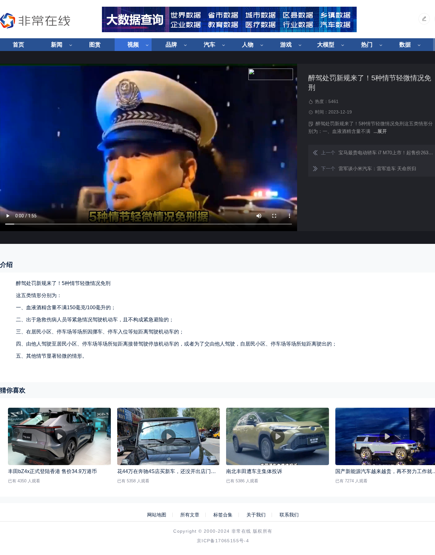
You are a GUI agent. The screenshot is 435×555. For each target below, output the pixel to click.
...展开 (380, 131)
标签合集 (222, 515)
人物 (247, 44)
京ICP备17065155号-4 (223, 540)
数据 (405, 44)
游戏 (286, 44)
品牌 (171, 44)
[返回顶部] (414, 492)
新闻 (56, 44)
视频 (133, 44)
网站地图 (156, 515)
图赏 (95, 44)
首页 (18, 44)
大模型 (325, 44)
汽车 (209, 44)
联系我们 (289, 515)
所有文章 (189, 515)
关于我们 (256, 515)
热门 (367, 44)
